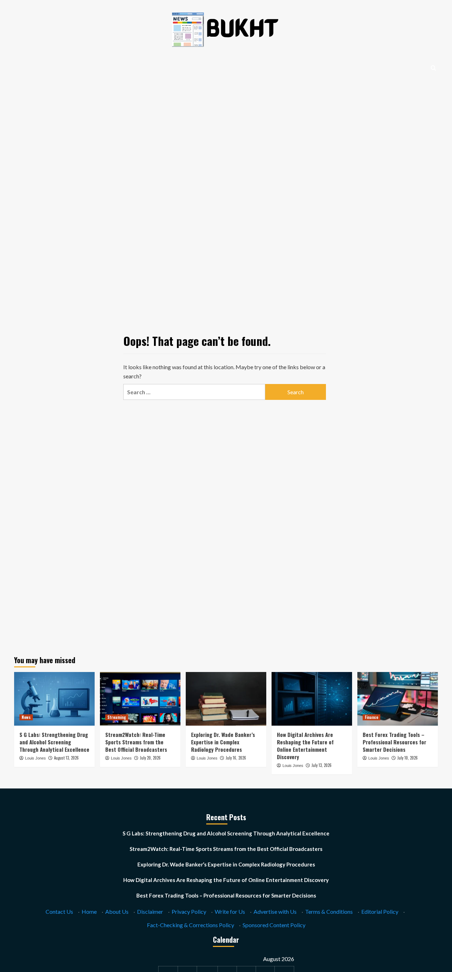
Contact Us (59, 911)
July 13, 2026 (321, 765)
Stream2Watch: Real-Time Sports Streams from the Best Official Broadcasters (136, 742)
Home (89, 911)
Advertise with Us (275, 911)
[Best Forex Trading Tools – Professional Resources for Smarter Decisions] (397, 699)
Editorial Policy (379, 911)
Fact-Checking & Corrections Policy (190, 925)
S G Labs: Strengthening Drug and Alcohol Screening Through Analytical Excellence (54, 742)
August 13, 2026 (66, 758)
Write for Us (230, 911)
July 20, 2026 (150, 758)
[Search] (433, 68)
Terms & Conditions (329, 911)
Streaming (116, 717)
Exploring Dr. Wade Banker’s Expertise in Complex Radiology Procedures (223, 742)
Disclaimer (150, 911)
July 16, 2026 (236, 758)
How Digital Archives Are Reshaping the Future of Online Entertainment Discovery (305, 746)
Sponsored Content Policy (274, 925)
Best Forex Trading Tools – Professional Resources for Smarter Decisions (394, 742)
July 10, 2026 (407, 758)
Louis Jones (35, 758)
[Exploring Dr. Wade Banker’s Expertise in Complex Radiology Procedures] (226, 699)
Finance (371, 717)
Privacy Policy (189, 911)
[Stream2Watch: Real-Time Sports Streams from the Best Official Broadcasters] (140, 699)
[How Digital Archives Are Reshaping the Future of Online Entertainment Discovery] (312, 699)
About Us (117, 911)
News (26, 717)
